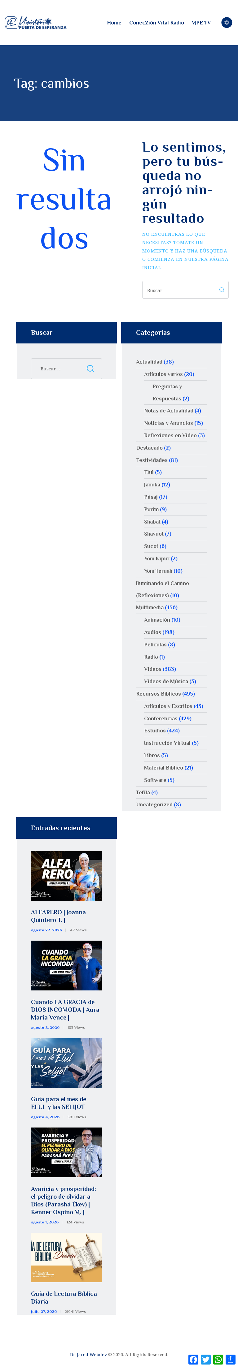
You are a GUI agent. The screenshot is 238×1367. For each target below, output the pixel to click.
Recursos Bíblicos (158, 694)
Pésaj (151, 497)
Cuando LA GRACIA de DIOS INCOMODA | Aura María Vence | (65, 1009)
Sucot (151, 546)
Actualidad (149, 362)
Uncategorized (154, 804)
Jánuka (152, 484)
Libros (152, 755)
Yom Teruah (158, 571)
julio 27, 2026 (44, 1311)
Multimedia (150, 607)
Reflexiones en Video (170, 435)
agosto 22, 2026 (46, 930)
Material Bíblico (163, 768)
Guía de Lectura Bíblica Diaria (64, 1297)
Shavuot (154, 534)
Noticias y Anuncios (168, 423)
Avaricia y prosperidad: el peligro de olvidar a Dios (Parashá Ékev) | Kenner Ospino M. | (63, 1200)
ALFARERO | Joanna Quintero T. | (58, 916)
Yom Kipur (157, 558)
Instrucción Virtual (167, 743)
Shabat (152, 522)
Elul (149, 472)
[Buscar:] (66, 368)
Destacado (149, 448)
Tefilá (143, 792)
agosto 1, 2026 (45, 1222)
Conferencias (161, 718)
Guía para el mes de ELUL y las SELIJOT (58, 1103)
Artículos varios (163, 374)
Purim (151, 509)
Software (155, 780)
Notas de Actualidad (168, 411)
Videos (152, 669)
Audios (152, 632)
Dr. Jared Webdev (88, 1354)
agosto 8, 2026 (45, 1027)
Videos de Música (166, 681)
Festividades (152, 460)
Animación (157, 620)
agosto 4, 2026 (45, 1117)
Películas (155, 644)
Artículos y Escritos (168, 706)
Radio (151, 657)
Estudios (155, 730)
